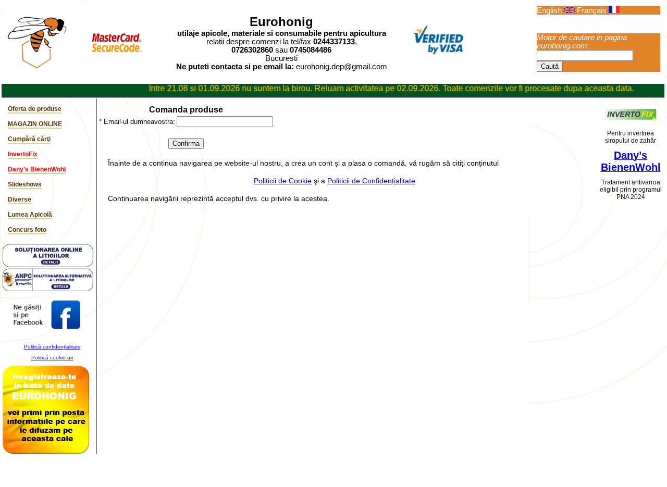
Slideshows (25, 184)
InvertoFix (23, 154)
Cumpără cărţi (29, 139)
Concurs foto (27, 229)
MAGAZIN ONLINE (35, 124)
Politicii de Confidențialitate (371, 181)
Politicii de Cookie (283, 181)
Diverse (19, 199)
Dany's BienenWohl (37, 169)
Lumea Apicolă (30, 214)
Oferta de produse (34, 109)
